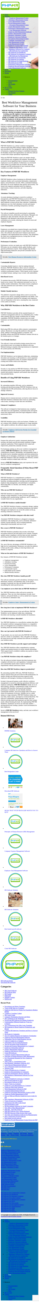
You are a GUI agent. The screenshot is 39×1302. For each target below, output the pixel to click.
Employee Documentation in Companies (17, 1072)
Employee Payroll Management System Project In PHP (21, 1120)
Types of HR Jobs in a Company (14, 1008)
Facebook (4, 1216)
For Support (12, 93)
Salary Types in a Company (13, 1084)
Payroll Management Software (10, 1155)
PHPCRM (8, 996)
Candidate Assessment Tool (16, 40)
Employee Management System (18, 18)
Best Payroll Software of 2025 (14, 1080)
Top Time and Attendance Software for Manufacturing (21, 1115)
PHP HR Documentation (8, 1186)
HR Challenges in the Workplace (14, 1018)
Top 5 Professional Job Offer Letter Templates (18, 1025)
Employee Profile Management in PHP (16, 1094)
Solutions (16, 1133)
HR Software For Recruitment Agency (12, 1205)
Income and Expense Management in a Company (19, 1046)
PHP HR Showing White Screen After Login (18, 1113)
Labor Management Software (17, 68)
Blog (9, 86)
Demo (8, 69)
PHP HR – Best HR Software (13, 1109)
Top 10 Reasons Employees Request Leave (17, 1066)
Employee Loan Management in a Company (18, 1085)
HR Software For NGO (8, 1201)
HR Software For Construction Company (13, 1192)
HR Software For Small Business (18, 61)
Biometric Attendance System (17, 35)
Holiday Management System (17, 33)
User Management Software (17, 30)
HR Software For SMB (8, 1208)
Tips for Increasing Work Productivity (16, 1044)
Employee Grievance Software (17, 37)
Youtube (13, 1216)
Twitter (9, 1216)
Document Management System (19, 25)
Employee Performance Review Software (17, 1073)
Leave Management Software (9, 1153)
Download (8, 71)
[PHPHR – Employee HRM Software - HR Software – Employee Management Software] (10, 9)
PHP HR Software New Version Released (17, 1111)
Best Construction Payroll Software (15, 1116)
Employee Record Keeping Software (19, 66)
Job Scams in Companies (12, 1034)
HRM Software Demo (7, 1184)
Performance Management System (18, 28)
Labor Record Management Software (16, 1065)
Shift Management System (8, 1164)
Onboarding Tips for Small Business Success (18, 1039)
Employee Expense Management (18, 45)
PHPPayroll (8, 999)
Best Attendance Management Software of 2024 (19, 1099)
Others (10, 94)
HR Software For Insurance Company (19, 54)
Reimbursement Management (9, 1181)
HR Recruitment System (8, 1172)
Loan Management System (16, 44)
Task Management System (16, 42)
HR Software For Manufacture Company (13, 1199)
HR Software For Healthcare (17, 52)
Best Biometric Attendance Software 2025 (17, 1063)
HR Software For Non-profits (9, 1203)
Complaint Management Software (15, 1091)
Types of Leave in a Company (14, 1101)
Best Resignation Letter (12, 1104)
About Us (4, 1133)
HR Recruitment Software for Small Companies (19, 1106)
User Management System (8, 1162)
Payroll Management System (16, 23)
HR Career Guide (10, 1015)
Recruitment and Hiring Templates (15, 1006)
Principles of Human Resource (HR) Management (19, 1056)
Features (7, 16)
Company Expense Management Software (17, 1054)
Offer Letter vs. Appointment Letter (15, 1061)
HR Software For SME (15, 63)
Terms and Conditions (26, 1135)
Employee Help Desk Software (14, 1087)
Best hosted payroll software (13, 1118)
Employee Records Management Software (17, 1037)
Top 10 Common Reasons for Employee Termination (20, 1036)
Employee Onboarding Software (14, 1048)
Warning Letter (9, 1068)
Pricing (7, 73)
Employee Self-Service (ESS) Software (16, 1051)
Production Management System (10, 1170)
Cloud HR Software (11, 1053)
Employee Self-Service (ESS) (18, 47)
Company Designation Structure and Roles (17, 1017)
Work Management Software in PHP (16, 1089)
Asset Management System (9, 1158)
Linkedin (18, 1216)
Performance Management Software (19, 64)
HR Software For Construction (18, 51)
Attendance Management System (18, 20)
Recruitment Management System (18, 39)
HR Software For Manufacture (18, 56)
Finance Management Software (14, 1049)
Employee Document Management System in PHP (20, 1092)
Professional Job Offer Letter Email (15, 1103)
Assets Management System (16, 26)
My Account (8, 87)
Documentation (13, 81)
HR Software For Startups (16, 59)
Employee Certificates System (10, 1175)
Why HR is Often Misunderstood (14, 1108)
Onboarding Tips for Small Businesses (16, 1042)
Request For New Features (16, 91)
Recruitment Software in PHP (13, 1082)
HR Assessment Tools (7, 1174)
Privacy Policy (15, 1135)
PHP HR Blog (5, 1189)
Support (30, 1133)
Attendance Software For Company (19, 49)
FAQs (10, 82)
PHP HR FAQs (5, 1188)
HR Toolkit (11, 84)
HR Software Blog (10, 992)
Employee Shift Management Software (20, 32)
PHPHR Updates (10, 997)
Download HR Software (8, 982)
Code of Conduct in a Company (14, 1041)
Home (6, 14)
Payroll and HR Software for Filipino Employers (19, 1020)
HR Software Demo (7, 981)
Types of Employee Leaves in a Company (17, 1079)
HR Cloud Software (11, 990)
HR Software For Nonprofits (17, 57)
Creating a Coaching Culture (13, 1013)
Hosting (3, 1135)
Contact (7, 89)
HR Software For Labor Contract (11, 1198)
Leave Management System (16, 21)
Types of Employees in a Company (15, 1070)
